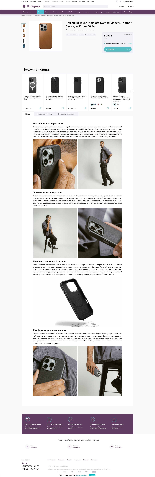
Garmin (108, 12)
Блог (125, 12)
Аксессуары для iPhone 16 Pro (54, 15)
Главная (24, 15)
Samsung (77, 12)
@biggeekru (34, 447)
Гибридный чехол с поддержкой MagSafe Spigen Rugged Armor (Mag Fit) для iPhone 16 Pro (122, 98)
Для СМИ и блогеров (71, 1)
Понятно (92, 475)
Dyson (96, 12)
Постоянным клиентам (58, 1)
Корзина (121, 6)
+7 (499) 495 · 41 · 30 (128, 1)
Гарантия (40, 1)
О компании (25, 1)
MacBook (62, 12)
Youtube (33, 445)
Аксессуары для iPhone (40, 15)
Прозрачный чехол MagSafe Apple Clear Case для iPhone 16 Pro (32, 97)
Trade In (47, 1)
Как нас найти (90, 1)
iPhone (55, 12)
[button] (132, 91)
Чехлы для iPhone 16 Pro (68, 15)
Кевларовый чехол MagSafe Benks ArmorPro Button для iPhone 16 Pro (54, 97)
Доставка (33, 1)
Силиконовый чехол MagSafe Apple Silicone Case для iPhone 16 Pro (77, 97)
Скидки (40, 12)
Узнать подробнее (81, 475)
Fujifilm (102, 12)
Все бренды (115, 12)
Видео (131, 12)
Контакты (82, 1)
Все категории (27, 12)
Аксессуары (86, 12)
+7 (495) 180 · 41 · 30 (30, 466)
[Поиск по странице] (106, 6)
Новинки (48, 12)
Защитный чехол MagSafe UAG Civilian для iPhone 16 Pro (100, 96)
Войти (131, 6)
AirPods (70, 12)
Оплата (69, 460)
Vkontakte (75, 445)
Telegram (117, 445)
